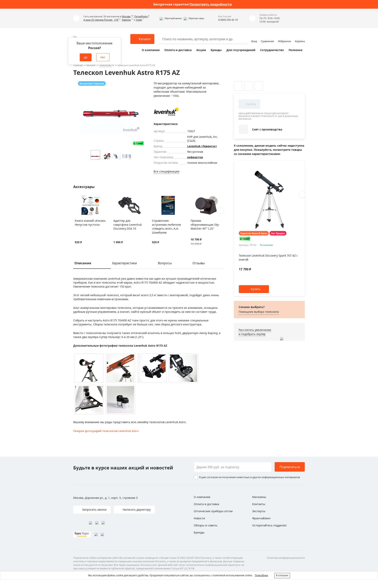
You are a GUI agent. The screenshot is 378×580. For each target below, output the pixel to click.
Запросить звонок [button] (94, 509)
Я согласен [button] (282, 575)
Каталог (90, 65)
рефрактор (195, 157)
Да (85, 57)
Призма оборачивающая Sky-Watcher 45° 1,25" (205, 224)
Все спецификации (166, 171)
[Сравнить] (82, 198)
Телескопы (105, 65)
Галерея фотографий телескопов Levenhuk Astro (106, 431)
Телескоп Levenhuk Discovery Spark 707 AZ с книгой (268, 257)
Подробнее (261, 575)
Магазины (259, 497)
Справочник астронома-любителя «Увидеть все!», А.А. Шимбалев (166, 226)
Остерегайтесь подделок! (269, 525)
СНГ (116, 19)
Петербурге (141, 16)
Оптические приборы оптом (213, 511)
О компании (151, 50)
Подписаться (290, 467)
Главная (78, 65)
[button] (171, 18)
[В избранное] (77, 198)
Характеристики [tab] (124, 263)
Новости (199, 518)
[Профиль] (254, 37)
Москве (126, 16)
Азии (139, 19)
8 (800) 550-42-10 (228, 19)
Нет (102, 57)
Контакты (258, 504)
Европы (126, 19)
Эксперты (258, 511)
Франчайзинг (261, 518)
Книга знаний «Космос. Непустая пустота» (90, 222)
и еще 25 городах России (98, 19)
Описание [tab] (82, 263)
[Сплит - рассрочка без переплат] (138, 143)
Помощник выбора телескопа (259, 312)
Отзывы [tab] (199, 263)
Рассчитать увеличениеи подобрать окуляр (255, 332)
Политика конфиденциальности (286, 558)
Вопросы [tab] (165, 263)
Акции (201, 50)
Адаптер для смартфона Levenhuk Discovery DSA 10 (127, 224)
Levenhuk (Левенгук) (202, 146)
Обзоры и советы (205, 525)
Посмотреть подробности (210, 4)
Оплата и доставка (178, 50)
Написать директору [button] (136, 509)
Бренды (216, 50)
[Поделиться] (258, 86)
